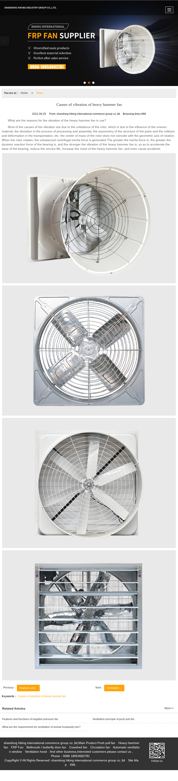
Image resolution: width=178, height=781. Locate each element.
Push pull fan (106, 743)
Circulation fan (100, 747)
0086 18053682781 (76, 756)
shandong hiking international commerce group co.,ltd (88, 760)
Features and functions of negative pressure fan (30, 719)
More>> (169, 708)
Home (24, 92)
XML (73, 764)
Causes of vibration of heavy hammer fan (42, 696)
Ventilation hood (36, 751)
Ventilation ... (114, 688)
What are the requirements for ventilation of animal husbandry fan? (41, 727)
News (39, 92)
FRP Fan (17, 747)
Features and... (28, 688)
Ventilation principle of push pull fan (113, 719)
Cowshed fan (78, 747)
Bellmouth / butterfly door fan (46, 747)
